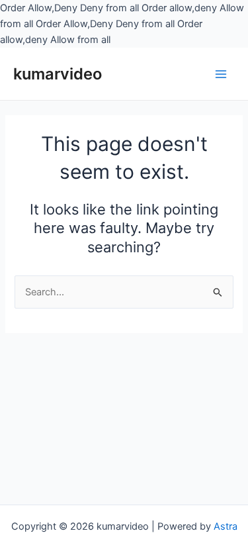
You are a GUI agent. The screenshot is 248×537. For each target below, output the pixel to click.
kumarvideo (57, 73)
